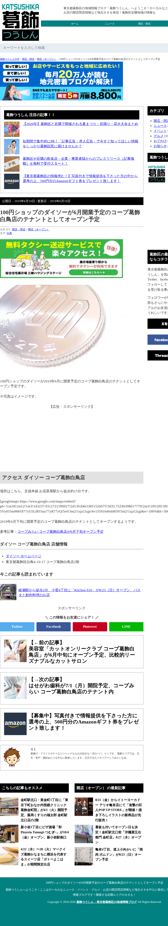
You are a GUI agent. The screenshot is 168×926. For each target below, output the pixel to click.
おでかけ (110, 29)
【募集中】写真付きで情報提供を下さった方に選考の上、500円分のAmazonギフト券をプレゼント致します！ (84, 722)
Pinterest (90, 627)
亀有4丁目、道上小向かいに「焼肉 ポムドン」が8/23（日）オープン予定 (119, 854)
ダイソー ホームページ (23, 556)
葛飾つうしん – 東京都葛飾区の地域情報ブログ (106, 901)
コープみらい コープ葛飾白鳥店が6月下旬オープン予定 (60, 532)
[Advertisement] (71, 437)
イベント (160, 131)
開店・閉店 (144, 23)
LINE (126, 627)
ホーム (74, 23)
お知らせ (160, 146)
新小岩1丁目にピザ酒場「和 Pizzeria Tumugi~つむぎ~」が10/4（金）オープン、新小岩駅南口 (45, 832)
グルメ (74, 29)
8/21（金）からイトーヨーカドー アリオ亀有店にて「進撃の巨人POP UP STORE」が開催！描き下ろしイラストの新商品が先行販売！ (118, 810)
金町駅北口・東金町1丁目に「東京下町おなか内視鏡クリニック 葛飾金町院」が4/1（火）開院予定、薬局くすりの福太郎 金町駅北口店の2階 (44, 810)
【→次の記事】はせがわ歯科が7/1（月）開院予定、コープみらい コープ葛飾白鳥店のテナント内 (81, 685)
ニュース (110, 23)
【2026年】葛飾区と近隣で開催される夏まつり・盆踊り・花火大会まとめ (80, 124)
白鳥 (9, 233)
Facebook (53, 627)
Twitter (17, 627)
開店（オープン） (47, 59)
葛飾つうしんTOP (9, 59)
